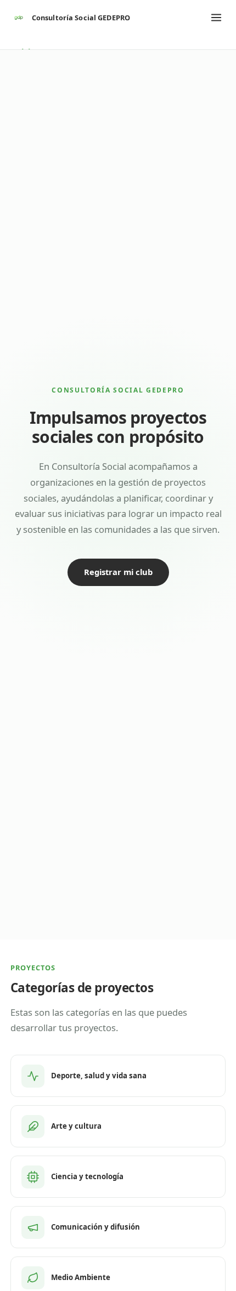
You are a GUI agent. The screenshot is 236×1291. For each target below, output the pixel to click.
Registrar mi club (118, 571)
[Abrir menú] (216, 17)
